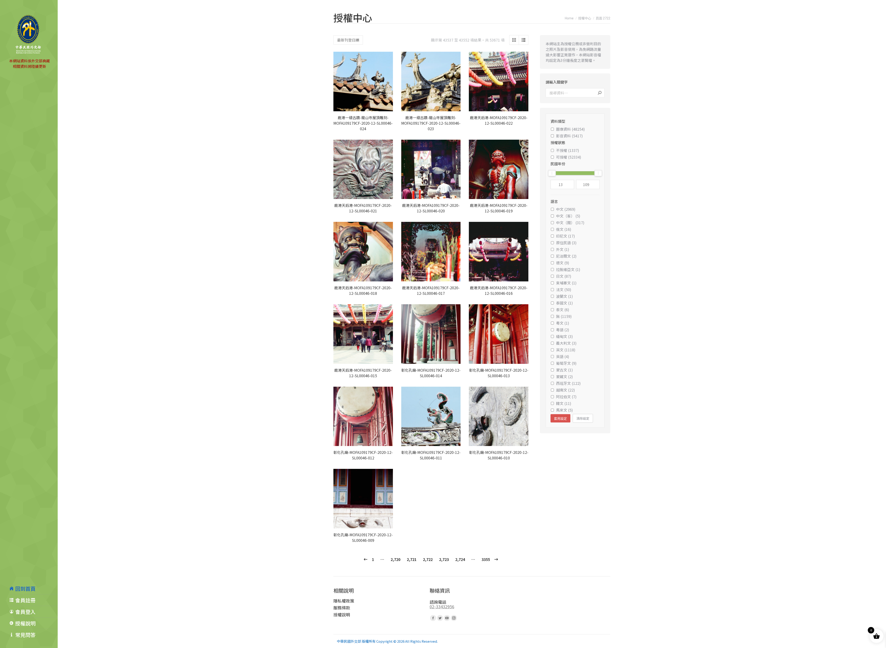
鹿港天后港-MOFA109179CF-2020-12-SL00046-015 (363, 372)
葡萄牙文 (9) (566, 363)
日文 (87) (563, 276)
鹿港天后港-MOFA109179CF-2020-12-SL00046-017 (431, 290)
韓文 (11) (563, 403)
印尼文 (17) (565, 236)
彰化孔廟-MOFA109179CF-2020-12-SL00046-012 (363, 455)
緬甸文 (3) (564, 336)
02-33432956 (442, 606)
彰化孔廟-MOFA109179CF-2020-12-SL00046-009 (363, 537)
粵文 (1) (562, 323)
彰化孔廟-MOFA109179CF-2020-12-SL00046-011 (431, 455)
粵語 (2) (562, 329)
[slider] (552, 173)
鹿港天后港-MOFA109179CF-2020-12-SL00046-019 (498, 208)
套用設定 (560, 418)
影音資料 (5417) (569, 136)
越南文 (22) (565, 390)
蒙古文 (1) (564, 370)
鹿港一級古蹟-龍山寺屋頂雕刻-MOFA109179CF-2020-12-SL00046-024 (363, 123)
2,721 (411, 559)
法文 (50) (563, 289)
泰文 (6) (562, 309)
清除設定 (582, 418)
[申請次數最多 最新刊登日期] (348, 40)
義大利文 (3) (566, 343)
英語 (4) (562, 356)
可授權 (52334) (568, 157)
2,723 (444, 559)
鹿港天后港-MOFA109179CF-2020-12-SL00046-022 (498, 120)
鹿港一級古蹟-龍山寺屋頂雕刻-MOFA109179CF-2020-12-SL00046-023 (431, 123)
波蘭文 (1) (564, 296)
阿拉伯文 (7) (566, 396)
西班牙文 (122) (568, 383)
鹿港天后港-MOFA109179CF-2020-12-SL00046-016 (498, 290)
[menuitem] (33, 588)
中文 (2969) (565, 209)
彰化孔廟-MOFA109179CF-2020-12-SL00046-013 (498, 372)
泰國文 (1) (564, 303)
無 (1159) (564, 316)
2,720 (395, 559)
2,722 (428, 559)
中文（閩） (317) (570, 222)
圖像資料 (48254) (570, 129)
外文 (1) (562, 249)
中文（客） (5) (568, 216)
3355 (486, 559)
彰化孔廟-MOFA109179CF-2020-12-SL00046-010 (498, 455)
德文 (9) (562, 262)
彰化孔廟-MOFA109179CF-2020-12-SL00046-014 (431, 372)
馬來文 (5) (564, 410)
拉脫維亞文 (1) (568, 269)
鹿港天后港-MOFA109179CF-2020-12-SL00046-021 (363, 208)
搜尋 (599, 92)
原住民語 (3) (566, 242)
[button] (387, 105)
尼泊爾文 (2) (566, 256)
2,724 (460, 559)
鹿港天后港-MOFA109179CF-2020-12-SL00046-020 (431, 208)
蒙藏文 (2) (564, 376)
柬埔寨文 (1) (566, 283)
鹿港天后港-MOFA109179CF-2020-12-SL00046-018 (363, 290)
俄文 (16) (563, 229)
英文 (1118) (565, 350)
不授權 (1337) (567, 150)
